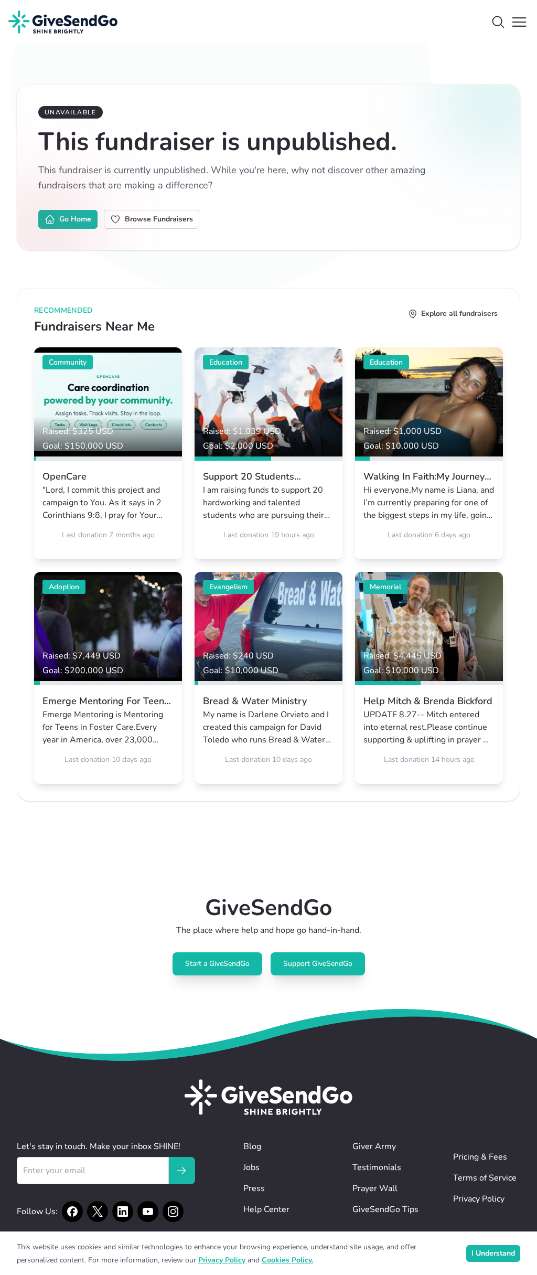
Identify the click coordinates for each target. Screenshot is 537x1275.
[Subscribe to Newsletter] (181, 1170)
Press (254, 1188)
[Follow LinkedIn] (122, 1211)
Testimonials (376, 1167)
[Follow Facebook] (72, 1211)
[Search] (498, 22)
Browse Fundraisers (159, 219)
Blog (252, 1146)
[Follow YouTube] (147, 1211)
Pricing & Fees (480, 1157)
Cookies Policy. (287, 1260)
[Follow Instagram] (173, 1211)
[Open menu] (519, 22)
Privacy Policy (478, 1199)
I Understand (493, 1253)
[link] (108, 453)
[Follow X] (97, 1211)
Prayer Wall (375, 1188)
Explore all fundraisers (459, 313)
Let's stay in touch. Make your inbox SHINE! (98, 1146)
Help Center (266, 1209)
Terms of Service (485, 1178)
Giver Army (374, 1146)
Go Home (75, 219)
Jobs (251, 1167)
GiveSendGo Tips (385, 1209)
